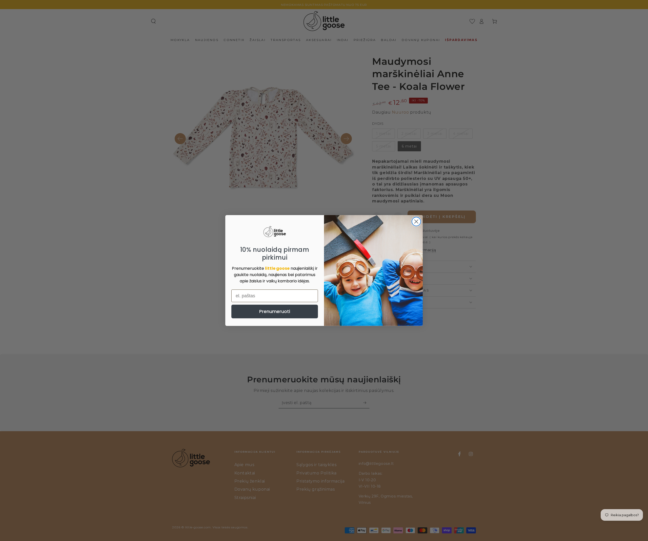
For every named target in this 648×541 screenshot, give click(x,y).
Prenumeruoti (274, 311)
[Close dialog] (416, 221)
